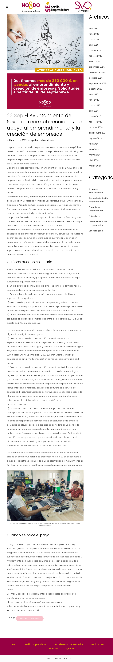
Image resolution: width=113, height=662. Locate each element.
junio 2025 (94, 99)
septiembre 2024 (98, 132)
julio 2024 (93, 143)
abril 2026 (94, 44)
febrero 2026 (95, 55)
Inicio (14, 644)
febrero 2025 (95, 121)
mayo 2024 (94, 154)
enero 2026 (94, 61)
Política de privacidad (54, 658)
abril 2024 (94, 160)
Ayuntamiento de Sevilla (30, 618)
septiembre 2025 (98, 83)
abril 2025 (94, 110)
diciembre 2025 (97, 66)
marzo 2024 (95, 165)
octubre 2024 (96, 127)
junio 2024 (94, 149)
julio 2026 (93, 28)
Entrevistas (94, 216)
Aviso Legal (67, 658)
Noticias (53, 648)
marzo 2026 (95, 50)
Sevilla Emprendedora (36, 644)
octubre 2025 (96, 77)
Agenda (69, 648)
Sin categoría (96, 230)
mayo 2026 (94, 39)
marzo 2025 (95, 116)
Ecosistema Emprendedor (69, 644)
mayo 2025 (94, 105)
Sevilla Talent (97, 644)
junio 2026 (94, 33)
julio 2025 (93, 94)
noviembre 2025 (97, 72)
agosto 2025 (95, 88)
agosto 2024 (95, 138)
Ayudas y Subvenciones (42, 140)
